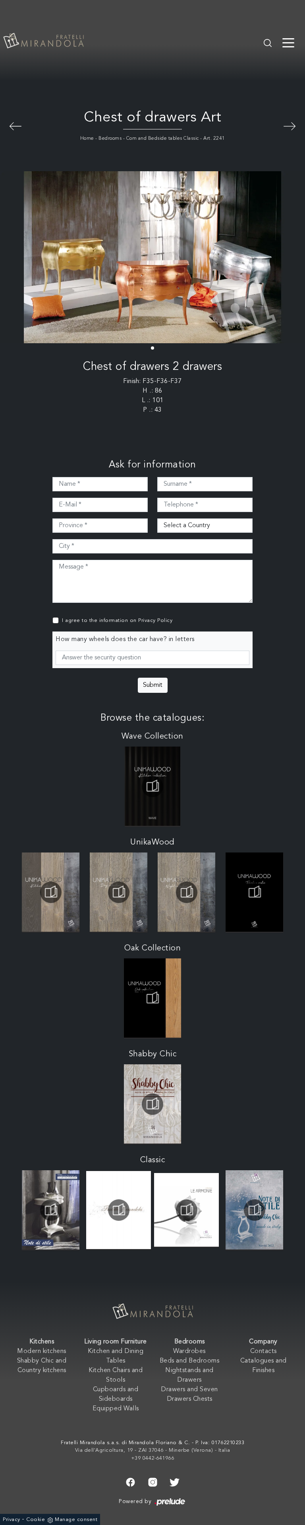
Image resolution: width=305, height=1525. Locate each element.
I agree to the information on (117, 620)
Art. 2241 (214, 138)
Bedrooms (110, 138)
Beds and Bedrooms (190, 1361)
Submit (152, 685)
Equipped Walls (116, 1409)
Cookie (35, 1519)
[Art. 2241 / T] (289, 125)
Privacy (11, 1519)
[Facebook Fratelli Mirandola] (130, 1481)
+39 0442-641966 (152, 1458)
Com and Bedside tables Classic (162, 138)
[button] (152, 348)
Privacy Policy (155, 620)
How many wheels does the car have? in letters (125, 639)
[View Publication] (153, 786)
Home (87, 138)
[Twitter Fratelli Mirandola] (174, 1481)
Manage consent (76, 1519)
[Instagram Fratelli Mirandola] (153, 1481)
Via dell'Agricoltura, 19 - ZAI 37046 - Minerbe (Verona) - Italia (152, 1450)
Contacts (263, 1351)
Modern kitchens (41, 1351)
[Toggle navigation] (288, 42)
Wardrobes (189, 1351)
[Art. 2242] (15, 125)
